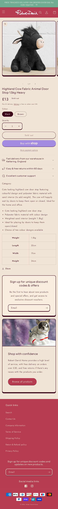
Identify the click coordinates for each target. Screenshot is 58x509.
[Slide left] (23, 84)
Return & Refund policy (16, 444)
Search (9, 412)
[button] (5, 12)
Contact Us (10, 418)
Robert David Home (32, 504)
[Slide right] (35, 84)
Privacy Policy (12, 451)
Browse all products (22, 381)
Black (7, 114)
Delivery (16, 104)
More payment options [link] (29, 150)
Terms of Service (13, 431)
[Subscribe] (47, 307)
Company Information (15, 425)
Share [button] (8, 268)
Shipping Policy (13, 438)
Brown (21, 114)
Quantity (5, 120)
